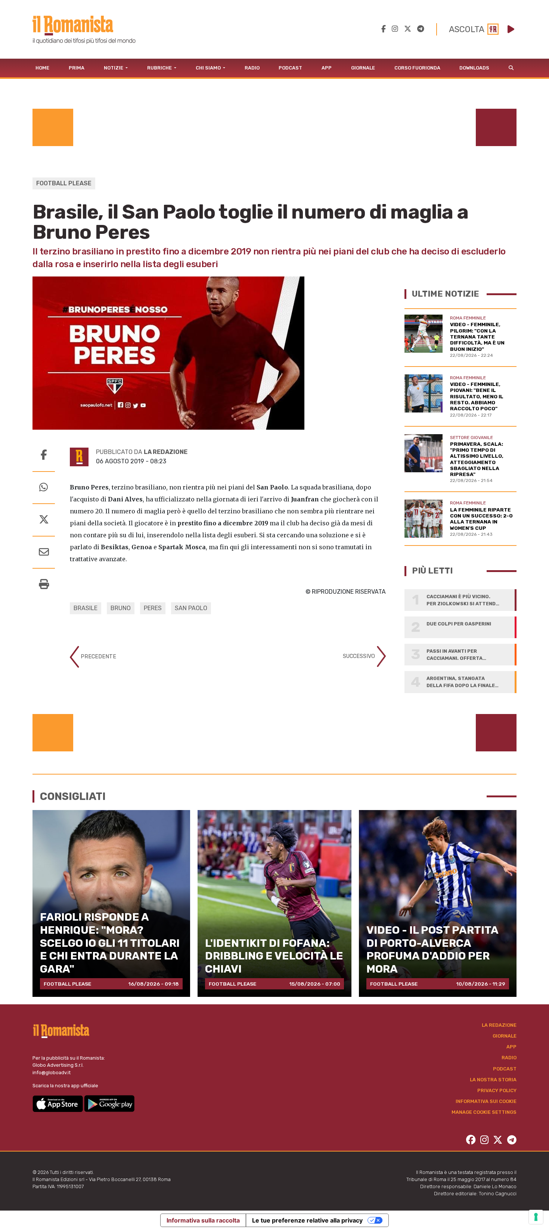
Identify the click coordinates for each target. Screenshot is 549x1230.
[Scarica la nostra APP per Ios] (58, 1103)
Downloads (474, 68)
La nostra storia (493, 1079)
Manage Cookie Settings (484, 1112)
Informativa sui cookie (486, 1101)
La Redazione (499, 1025)
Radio (252, 68)
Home (42, 68)
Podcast (290, 68)
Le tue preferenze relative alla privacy (307, 1220)
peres (153, 608)
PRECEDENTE (97, 656)
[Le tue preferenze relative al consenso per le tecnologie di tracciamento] (536, 1217)
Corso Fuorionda (417, 68)
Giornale (363, 68)
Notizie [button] (114, 68)
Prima (76, 68)
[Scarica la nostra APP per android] (109, 1103)
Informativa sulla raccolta (203, 1220)
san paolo (191, 608)
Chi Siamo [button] (209, 68)
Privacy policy (497, 1090)
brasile (85, 608)
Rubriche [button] (160, 68)
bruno (121, 608)
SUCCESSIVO (359, 656)
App (327, 68)
